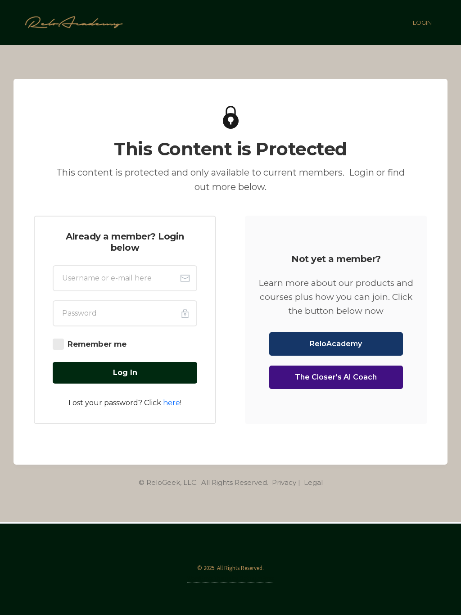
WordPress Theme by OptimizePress (230, 578)
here (171, 402)
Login (422, 22)
